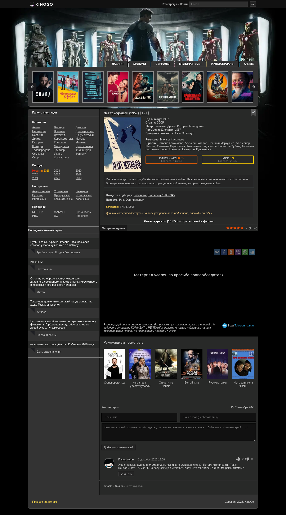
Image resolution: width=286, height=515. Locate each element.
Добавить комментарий (118, 447)
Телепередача (41, 150)
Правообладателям (44, 501)
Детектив (60, 134)
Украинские (61, 191)
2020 (78, 170)
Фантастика (61, 157)
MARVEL (59, 212)
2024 (35, 178)
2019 (78, 174)
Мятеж (41, 292)
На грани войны (46, 335)
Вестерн (59, 127)
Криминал (60, 142)
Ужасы (58, 153)
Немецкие (82, 191)
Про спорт (82, 215)
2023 (57, 170)
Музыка (80, 138)
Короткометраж (63, 138)
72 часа (41, 312)
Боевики (37, 134)
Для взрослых (85, 131)
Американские (41, 191)
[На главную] (41, 4)
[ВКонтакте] (217, 252)
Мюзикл (81, 142)
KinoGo (108, 486)
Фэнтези (81, 153)
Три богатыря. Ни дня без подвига (58, 252)
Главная (117, 63)
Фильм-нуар (83, 150)
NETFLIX (38, 212)
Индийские (39, 198)
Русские (37, 195)
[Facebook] (224, 252)
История (37, 142)
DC (56, 215)
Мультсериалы (222, 63)
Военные (59, 131)
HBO (35, 215)
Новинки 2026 (40, 170)
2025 (35, 174)
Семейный (38, 153)
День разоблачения (49, 351)
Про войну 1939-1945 (161, 195)
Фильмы (139, 63)
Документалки (85, 134)
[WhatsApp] (245, 252)
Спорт (36, 157)
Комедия (37, 146)
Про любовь (83, 212)
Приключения (84, 146)
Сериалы (163, 63)
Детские (81, 127)
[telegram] (252, 252)
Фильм (119, 486)
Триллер (59, 150)
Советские (140, 195)
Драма (36, 138)
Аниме (249, 63)
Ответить (126, 473)
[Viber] (238, 252)
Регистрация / (170, 4)
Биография (39, 131)
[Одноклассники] (231, 252)
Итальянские (84, 195)
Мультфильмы (190, 63)
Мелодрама (61, 146)
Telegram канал (244, 325)
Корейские (82, 198)
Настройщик (44, 269)
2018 (78, 178)
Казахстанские (63, 198)
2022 (57, 174)
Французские (62, 195)
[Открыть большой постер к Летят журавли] (122, 144)
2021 (57, 178)
